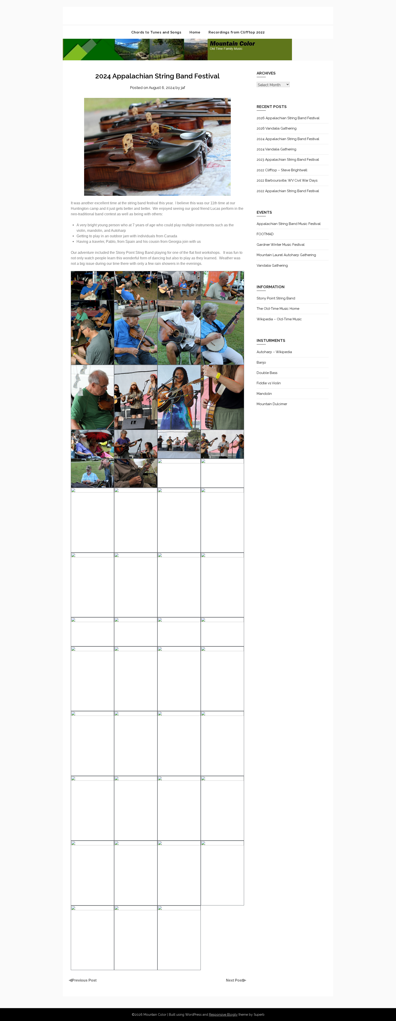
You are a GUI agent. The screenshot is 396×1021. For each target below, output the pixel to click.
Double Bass (267, 373)
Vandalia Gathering (272, 265)
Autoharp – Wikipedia (274, 352)
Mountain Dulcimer (272, 404)
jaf (183, 87)
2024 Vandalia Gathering (276, 149)
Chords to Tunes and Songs (156, 32)
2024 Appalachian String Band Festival (288, 139)
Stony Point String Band (276, 298)
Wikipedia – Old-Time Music (279, 319)
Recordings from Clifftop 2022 (237, 32)
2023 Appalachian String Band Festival (288, 160)
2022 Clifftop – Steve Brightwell (282, 170)
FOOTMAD (265, 234)
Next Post (234, 980)
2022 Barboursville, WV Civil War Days (287, 180)
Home (195, 32)
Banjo (261, 362)
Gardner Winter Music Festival (281, 245)
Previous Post (84, 980)
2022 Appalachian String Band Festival (288, 191)
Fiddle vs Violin (269, 383)
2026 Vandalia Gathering (277, 128)
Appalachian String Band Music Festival (289, 224)
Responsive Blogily (223, 1014)
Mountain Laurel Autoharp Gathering (286, 255)
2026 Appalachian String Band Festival (288, 118)
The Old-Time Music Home (278, 309)
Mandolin (264, 394)
